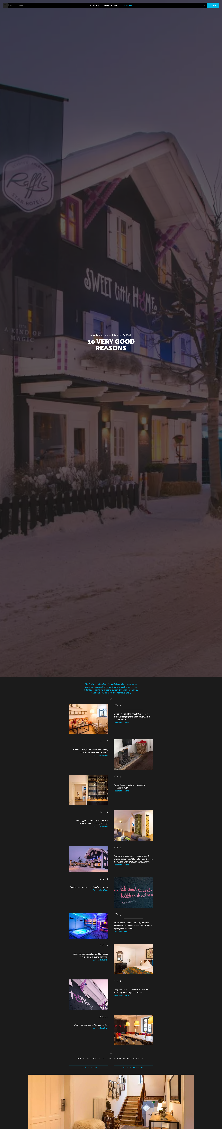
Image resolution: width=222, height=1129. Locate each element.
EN (205, 5)
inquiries (213, 5)
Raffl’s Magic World (111, 5)
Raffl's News (127, 5)
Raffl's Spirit (95, 5)
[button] (88, 719)
